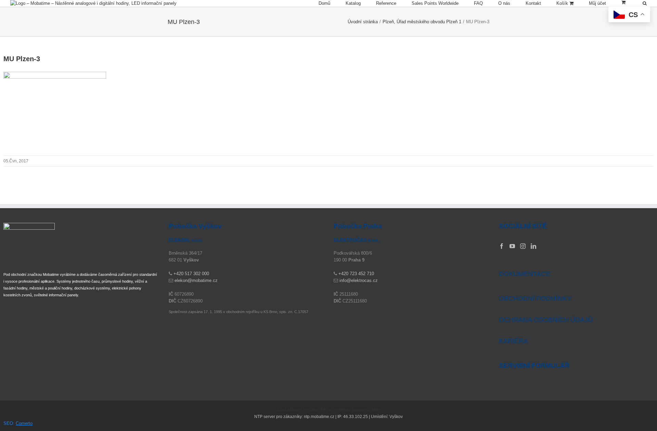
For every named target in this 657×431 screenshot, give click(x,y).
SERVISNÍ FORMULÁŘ (534, 365)
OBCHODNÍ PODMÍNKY (535, 298)
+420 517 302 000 (191, 273)
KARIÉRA (513, 341)
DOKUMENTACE (524, 274)
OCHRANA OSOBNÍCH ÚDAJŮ (546, 319)
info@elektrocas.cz (358, 280)
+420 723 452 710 (356, 273)
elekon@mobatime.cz (196, 280)
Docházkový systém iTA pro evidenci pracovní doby (328, 409)
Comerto (24, 423)
